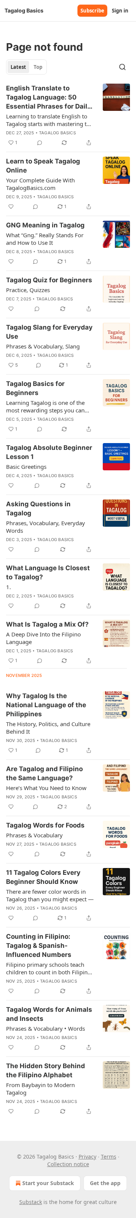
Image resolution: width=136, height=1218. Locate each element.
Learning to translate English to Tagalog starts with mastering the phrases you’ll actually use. (49, 120)
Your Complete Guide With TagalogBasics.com (40, 183)
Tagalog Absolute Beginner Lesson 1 (49, 452)
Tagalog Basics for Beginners (35, 388)
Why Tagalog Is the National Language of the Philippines (46, 705)
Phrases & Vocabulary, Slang (43, 346)
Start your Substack (48, 1183)
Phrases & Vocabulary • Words (45, 1028)
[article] (68, 115)
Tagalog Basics (57, 132)
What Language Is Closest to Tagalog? (48, 572)
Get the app (105, 1183)
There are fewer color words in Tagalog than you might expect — (50, 895)
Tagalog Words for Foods (45, 825)
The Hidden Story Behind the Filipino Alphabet (45, 1070)
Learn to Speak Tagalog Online (43, 165)
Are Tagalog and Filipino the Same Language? (44, 773)
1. (8, 587)
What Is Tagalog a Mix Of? (47, 624)
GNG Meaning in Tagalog (45, 225)
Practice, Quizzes (28, 290)
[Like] (11, 206)
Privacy (87, 1156)
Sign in (120, 10)
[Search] (122, 67)
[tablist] (26, 67)
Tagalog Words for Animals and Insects (49, 1014)
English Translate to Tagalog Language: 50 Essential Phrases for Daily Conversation (48, 97)
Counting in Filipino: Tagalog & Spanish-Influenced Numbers (38, 945)
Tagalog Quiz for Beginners (49, 280)
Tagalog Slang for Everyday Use (49, 332)
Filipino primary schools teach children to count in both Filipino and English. (48, 968)
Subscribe (92, 10)
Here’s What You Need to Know (46, 788)
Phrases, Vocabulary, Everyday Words (45, 526)
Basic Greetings (26, 466)
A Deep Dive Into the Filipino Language (43, 638)
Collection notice (68, 1164)
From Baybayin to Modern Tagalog (40, 1088)
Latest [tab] (18, 67)
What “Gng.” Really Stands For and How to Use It (44, 238)
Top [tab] (38, 67)
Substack (30, 1202)
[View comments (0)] (40, 142)
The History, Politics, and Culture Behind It (48, 727)
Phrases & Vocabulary (34, 835)
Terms (108, 1156)
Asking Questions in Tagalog (38, 508)
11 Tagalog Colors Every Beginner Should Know (43, 877)
